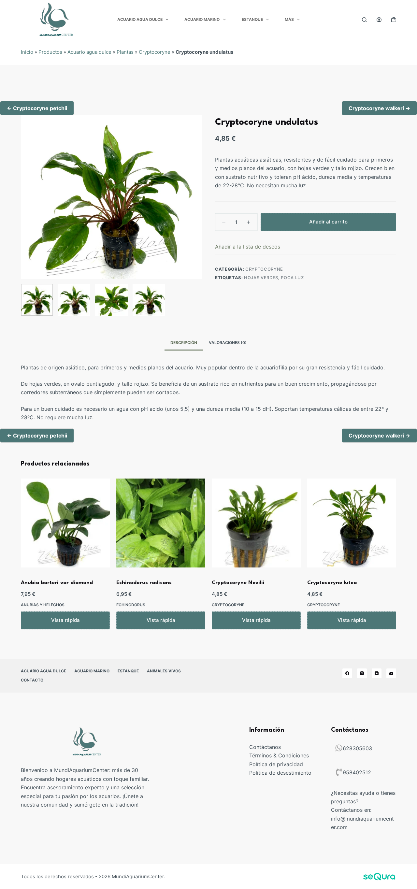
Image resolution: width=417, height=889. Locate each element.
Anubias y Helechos (43, 604)
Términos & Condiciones (279, 755)
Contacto (32, 680)
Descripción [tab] (183, 342)
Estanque (252, 19)
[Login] (379, 19)
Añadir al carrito (328, 222)
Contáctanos (265, 747)
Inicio (27, 52)
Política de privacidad (276, 764)
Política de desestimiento (280, 772)
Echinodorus (130, 604)
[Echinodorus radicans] (160, 523)
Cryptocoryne (154, 52)
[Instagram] (362, 673)
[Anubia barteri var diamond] (65, 523)
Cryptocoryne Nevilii (238, 582)
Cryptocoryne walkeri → (379, 108)
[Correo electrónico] (391, 673)
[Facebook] (347, 673)
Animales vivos (164, 670)
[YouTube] (376, 673)
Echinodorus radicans (144, 582)
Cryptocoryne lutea (332, 582)
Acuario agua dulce (140, 19)
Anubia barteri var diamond (57, 582)
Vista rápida (65, 620)
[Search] (364, 19)
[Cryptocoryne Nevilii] (256, 523)
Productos (50, 52)
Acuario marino (202, 19)
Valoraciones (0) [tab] (228, 342)
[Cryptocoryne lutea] (351, 523)
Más (289, 19)
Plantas (125, 52)
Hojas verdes (261, 277)
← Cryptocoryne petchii (37, 108)
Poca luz (292, 277)
